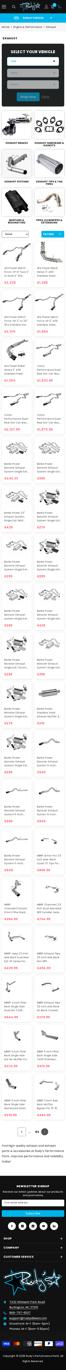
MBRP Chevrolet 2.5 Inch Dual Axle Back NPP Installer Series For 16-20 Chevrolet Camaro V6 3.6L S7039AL (49, 908)
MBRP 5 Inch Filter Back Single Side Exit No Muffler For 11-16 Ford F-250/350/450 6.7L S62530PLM (15, 1055)
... (29, 1132)
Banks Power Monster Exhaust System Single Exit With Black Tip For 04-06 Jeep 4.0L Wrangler (48, 516)
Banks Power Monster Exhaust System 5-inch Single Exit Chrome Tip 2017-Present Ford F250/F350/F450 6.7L (16, 859)
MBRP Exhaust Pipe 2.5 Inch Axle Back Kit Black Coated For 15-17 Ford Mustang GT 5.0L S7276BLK (48, 1006)
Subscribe (33, 1213)
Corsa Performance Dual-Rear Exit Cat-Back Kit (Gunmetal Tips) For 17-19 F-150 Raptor (16, 419)
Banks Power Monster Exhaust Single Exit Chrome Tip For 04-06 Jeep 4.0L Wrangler (16, 663)
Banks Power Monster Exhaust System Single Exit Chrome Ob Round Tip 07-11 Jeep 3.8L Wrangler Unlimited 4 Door (49, 468)
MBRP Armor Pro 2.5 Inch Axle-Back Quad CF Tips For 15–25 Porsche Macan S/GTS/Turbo (49, 859)
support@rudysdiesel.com (28, 1318)
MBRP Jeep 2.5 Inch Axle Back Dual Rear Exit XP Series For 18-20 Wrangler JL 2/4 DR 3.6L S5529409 (16, 957)
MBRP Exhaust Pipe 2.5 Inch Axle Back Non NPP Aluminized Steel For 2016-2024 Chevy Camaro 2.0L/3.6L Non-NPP (48, 957)
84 (37, 1132)
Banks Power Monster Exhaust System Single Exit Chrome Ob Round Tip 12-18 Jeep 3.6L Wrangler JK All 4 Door (49, 615)
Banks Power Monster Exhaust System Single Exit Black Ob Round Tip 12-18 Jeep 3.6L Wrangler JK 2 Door (16, 565)
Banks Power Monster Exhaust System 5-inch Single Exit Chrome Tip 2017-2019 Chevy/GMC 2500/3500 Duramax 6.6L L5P (49, 810)
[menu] (4, 7)
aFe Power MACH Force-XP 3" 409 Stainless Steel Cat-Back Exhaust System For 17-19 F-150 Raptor (49, 321)
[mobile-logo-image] (30, 7)
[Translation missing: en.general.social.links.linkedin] (54, 1226)
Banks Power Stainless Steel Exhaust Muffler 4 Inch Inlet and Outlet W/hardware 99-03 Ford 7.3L (49, 712)
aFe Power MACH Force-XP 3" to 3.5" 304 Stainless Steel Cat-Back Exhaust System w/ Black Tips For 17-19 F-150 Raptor (16, 321)
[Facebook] (12, 1226)
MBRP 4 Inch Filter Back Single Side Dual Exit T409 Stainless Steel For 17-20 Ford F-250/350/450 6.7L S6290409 (15, 1006)
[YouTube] (44, 1226)
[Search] (14, 7)
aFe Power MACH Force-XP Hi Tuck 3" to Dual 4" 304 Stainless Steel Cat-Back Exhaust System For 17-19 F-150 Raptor (16, 272)
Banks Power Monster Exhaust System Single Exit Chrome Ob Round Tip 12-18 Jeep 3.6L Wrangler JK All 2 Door (49, 663)
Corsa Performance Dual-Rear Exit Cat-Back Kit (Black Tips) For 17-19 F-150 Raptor (49, 419)
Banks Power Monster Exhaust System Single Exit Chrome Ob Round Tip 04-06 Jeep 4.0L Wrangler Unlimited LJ (16, 761)
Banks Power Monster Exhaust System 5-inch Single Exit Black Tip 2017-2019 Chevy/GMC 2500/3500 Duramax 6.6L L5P (49, 761)
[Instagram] (22, 1226)
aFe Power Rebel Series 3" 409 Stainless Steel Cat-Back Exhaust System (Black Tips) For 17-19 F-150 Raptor (15, 370)
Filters (48, 234)
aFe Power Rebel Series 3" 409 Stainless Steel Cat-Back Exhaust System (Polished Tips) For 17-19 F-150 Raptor (48, 272)
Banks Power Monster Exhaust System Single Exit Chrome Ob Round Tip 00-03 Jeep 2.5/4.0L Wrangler (16, 712)
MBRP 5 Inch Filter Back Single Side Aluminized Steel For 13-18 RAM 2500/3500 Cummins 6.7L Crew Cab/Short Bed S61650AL (15, 1104)
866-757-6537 (20, 1313)
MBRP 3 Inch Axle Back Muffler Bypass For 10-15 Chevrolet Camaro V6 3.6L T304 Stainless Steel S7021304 (49, 1104)
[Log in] (46, 7)
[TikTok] (33, 1226)
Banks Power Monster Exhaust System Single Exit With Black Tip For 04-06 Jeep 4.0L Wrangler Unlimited (49, 565)
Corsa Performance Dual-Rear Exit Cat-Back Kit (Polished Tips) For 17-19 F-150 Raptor (49, 370)
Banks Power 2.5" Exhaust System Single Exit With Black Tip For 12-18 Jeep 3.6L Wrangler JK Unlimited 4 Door (16, 516)
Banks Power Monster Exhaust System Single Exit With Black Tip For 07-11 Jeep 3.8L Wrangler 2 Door (15, 615)
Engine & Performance (27, 27)
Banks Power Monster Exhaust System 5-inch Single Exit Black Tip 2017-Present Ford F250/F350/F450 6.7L (16, 810)
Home (5, 27)
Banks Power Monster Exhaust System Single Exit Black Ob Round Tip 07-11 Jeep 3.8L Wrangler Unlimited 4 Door (16, 468)
